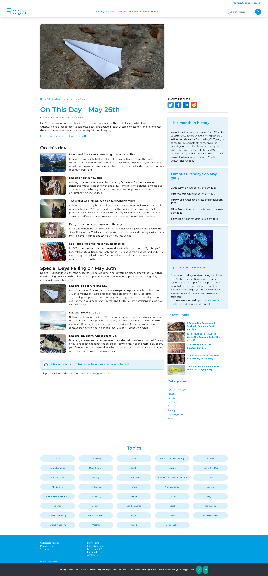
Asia (134, 458)
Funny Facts (93, 543)
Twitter (171, 105)
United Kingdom (58, 525)
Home (43, 99)
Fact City (16, 11)
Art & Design (96, 458)
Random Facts (94, 552)
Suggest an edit (253, 3)
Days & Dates (95, 468)
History (100, 11)
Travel (172, 515)
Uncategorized (176, 414)
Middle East (57, 487)
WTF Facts (92, 555)
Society (144, 11)
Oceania (210, 487)
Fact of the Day (177, 389)
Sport (172, 506)
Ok (199, 570)
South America (134, 506)
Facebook (178, 105)
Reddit (194, 105)
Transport (133, 515)
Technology (210, 506)
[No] (264, 569)
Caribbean (210, 458)
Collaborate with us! (49, 543)
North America (172, 487)
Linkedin (186, 105)
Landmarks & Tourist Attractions (172, 477)
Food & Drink (57, 477)
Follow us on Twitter (77, 136)
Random (121, 11)
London (210, 477)
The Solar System (95, 515)
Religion (210, 496)
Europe (172, 468)
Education (134, 468)
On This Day (54, 99)
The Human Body (57, 515)
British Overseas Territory (172, 458)
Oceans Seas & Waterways (58, 496)
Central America (57, 468)
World (154, 11)
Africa (57, 458)
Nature (110, 11)
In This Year (133, 477)
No (205, 570)
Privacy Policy (47, 546)
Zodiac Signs (172, 525)
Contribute (238, 3)
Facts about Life (95, 549)
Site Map (44, 549)
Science (133, 11)
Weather (96, 525)
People (134, 496)
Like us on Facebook (89, 364)
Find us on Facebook (51, 136)
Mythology (95, 487)
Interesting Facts (95, 546)
